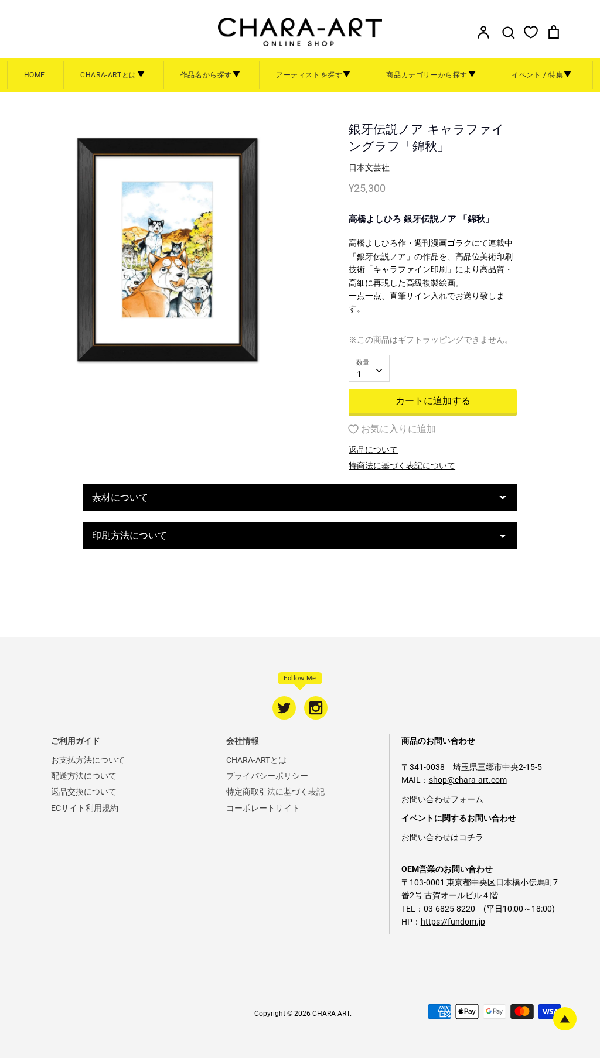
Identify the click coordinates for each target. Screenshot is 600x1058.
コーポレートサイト (263, 808)
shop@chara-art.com (468, 780)
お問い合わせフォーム (442, 799)
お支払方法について (88, 760)
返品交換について (84, 791)
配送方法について (84, 775)
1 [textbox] (359, 374)
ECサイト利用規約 (84, 808)
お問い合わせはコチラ (442, 837)
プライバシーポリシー (267, 775)
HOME (34, 75)
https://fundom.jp (453, 921)
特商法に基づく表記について (402, 465)
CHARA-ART (331, 1013)
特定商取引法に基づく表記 (275, 791)
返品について (373, 449)
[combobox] (369, 368)
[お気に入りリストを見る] (530, 31)
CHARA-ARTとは (256, 760)
